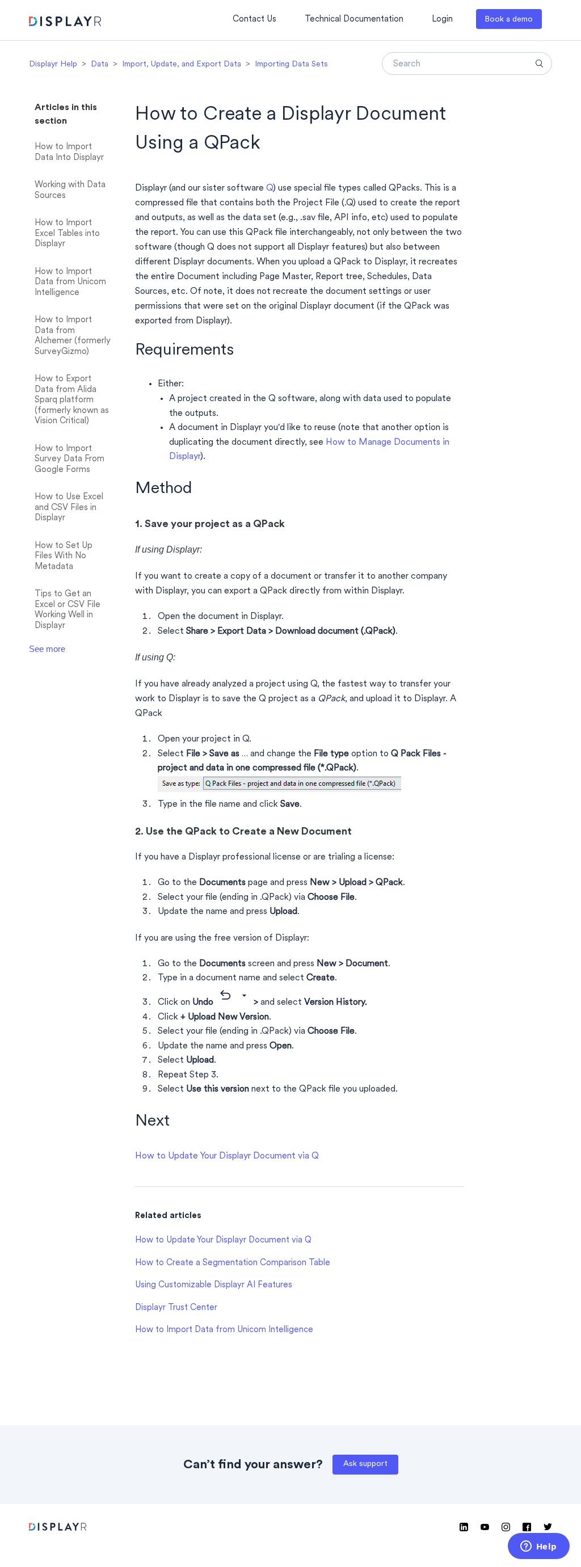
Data (99, 64)
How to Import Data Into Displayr (69, 152)
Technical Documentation (354, 19)
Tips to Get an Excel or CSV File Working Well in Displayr (67, 610)
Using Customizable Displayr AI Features (213, 1285)
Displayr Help (53, 64)
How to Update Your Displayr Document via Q (227, 1156)
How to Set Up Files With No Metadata (63, 556)
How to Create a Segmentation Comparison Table (232, 1263)
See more (47, 649)
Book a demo (509, 19)
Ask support (365, 1464)
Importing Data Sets (291, 64)
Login (442, 19)
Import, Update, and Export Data (181, 64)
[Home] (65, 23)
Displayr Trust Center (176, 1308)
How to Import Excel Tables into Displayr (67, 233)
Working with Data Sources (70, 190)
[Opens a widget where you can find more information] (538, 1547)
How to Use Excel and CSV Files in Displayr (69, 508)
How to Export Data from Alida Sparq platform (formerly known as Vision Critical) (72, 400)
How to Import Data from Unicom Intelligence (70, 282)
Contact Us (254, 19)
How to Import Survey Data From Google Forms (69, 459)
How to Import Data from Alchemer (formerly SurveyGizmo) (73, 336)
